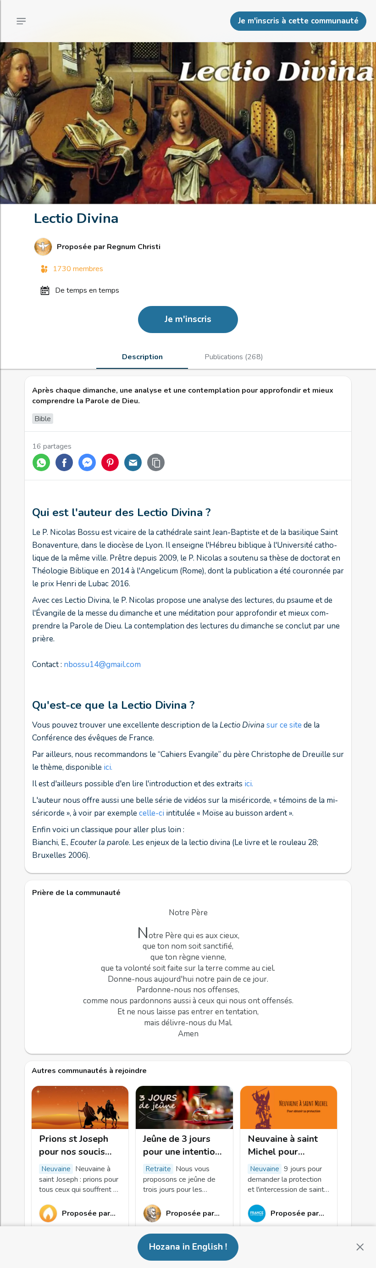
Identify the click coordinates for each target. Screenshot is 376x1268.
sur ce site (285, 725)
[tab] (142, 357)
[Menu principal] (21, 21)
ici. (108, 767)
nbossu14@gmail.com (102, 664)
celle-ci (152, 813)
